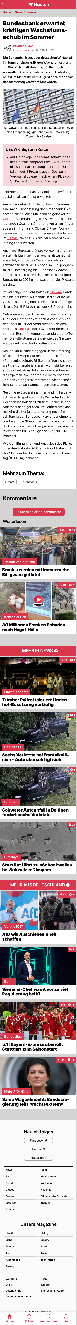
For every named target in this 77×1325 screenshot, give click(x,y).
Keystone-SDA (23, 46)
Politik (44, 1169)
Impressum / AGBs (52, 1290)
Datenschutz (13, 1290)
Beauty (10, 1266)
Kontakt (45, 1284)
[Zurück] (2, 4)
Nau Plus (46, 1189)
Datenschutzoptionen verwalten (21, 1296)
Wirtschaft (47, 1182)
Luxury (45, 1239)
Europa (31, 12)
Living (44, 1233)
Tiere (9, 1253)
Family (10, 1246)
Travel (44, 1253)
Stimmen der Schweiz (54, 1196)
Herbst (12, 238)
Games (10, 1196)
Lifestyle (11, 1202)
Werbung (11, 1278)
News (19, 12)
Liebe (9, 1239)
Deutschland (21, 50)
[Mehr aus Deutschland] (38, 885)
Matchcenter (48, 1176)
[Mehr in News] (38, 651)
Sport (9, 1176)
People (10, 1182)
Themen (46, 1202)
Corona (8, 219)
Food (44, 1246)
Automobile (13, 1259)
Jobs (9, 1284)
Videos (10, 1189)
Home (7, 12)
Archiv (10, 1209)
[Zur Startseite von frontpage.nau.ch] (38, 4)
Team (44, 1278)
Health (10, 1233)
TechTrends (48, 1259)
